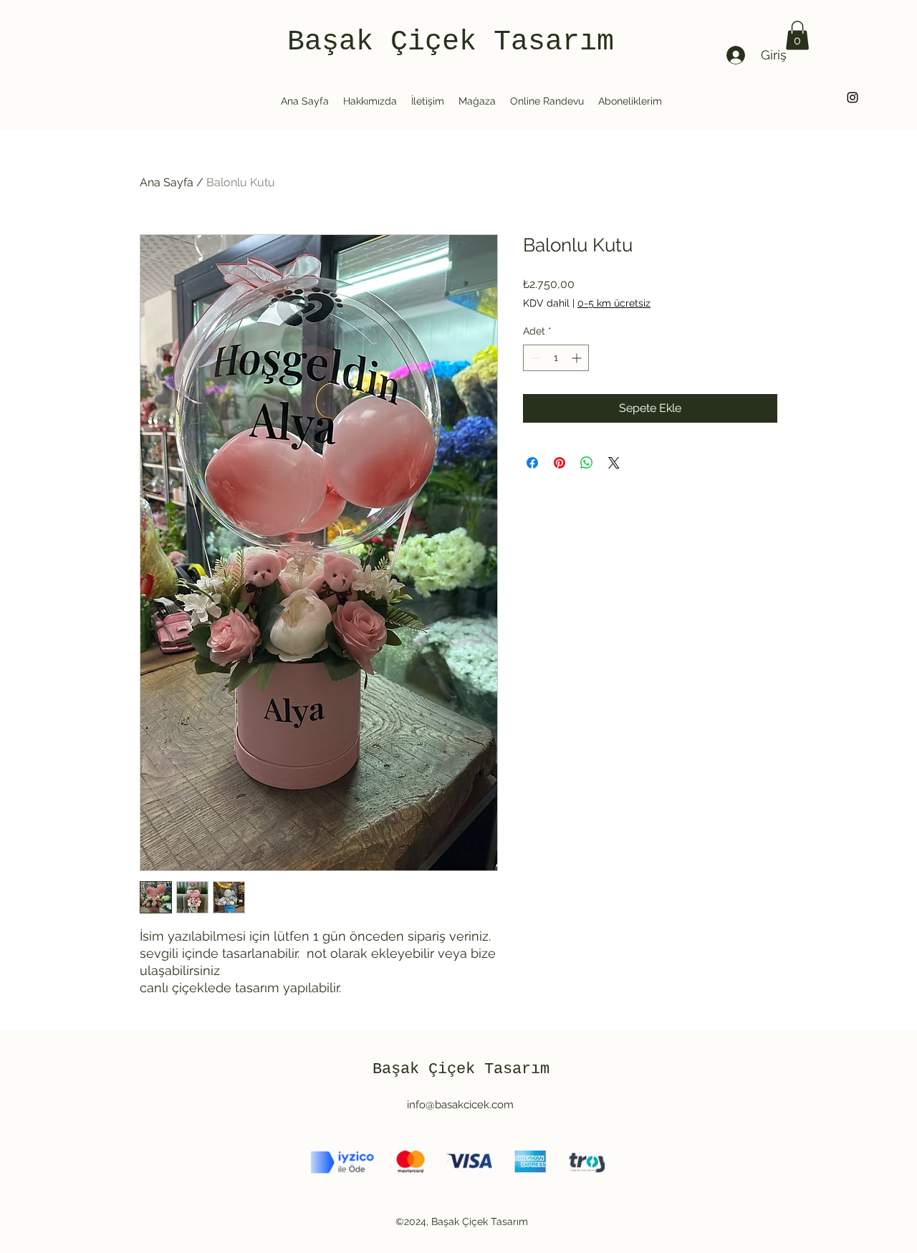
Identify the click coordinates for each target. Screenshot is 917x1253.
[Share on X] (614, 462)
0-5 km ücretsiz (613, 303)
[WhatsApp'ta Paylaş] (586, 462)
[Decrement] (534, 357)
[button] (797, 35)
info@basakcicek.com (460, 1104)
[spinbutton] (556, 357)
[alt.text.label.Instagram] (852, 97)
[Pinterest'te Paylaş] (559, 462)
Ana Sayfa (166, 182)
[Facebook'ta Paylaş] (532, 462)
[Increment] (578, 357)
